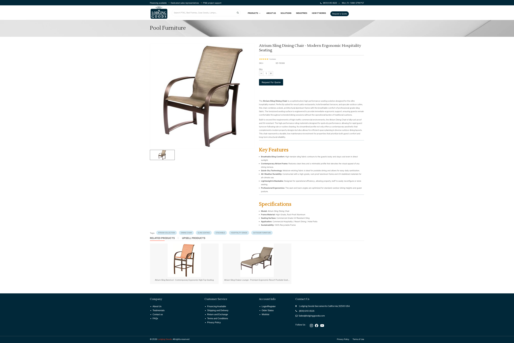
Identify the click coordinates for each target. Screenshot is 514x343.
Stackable (220, 233)
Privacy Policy (214, 322)
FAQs (155, 318)
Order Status (268, 310)
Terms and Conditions (217, 318)
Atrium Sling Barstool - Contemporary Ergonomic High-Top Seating (184, 280)
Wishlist (265, 314)
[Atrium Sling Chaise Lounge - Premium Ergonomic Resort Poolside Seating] (257, 260)
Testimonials (159, 310)
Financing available (158, 3)
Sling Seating (204, 233)
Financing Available (216, 306)
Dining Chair (186, 233)
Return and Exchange (217, 314)
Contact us (158, 314)
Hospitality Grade (239, 233)
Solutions (286, 13)
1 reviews (272, 59)
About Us (271, 13)
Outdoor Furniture (262, 233)
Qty (261, 69)
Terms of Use (358, 339)
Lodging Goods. (165, 339)
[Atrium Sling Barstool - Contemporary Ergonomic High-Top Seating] (184, 260)
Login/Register (269, 306)
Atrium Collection (166, 233)
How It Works (319, 13)
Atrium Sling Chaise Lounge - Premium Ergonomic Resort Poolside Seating (257, 280)
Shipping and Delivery (217, 310)
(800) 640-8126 (306, 311)
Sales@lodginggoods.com (312, 316)
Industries (301, 13)
